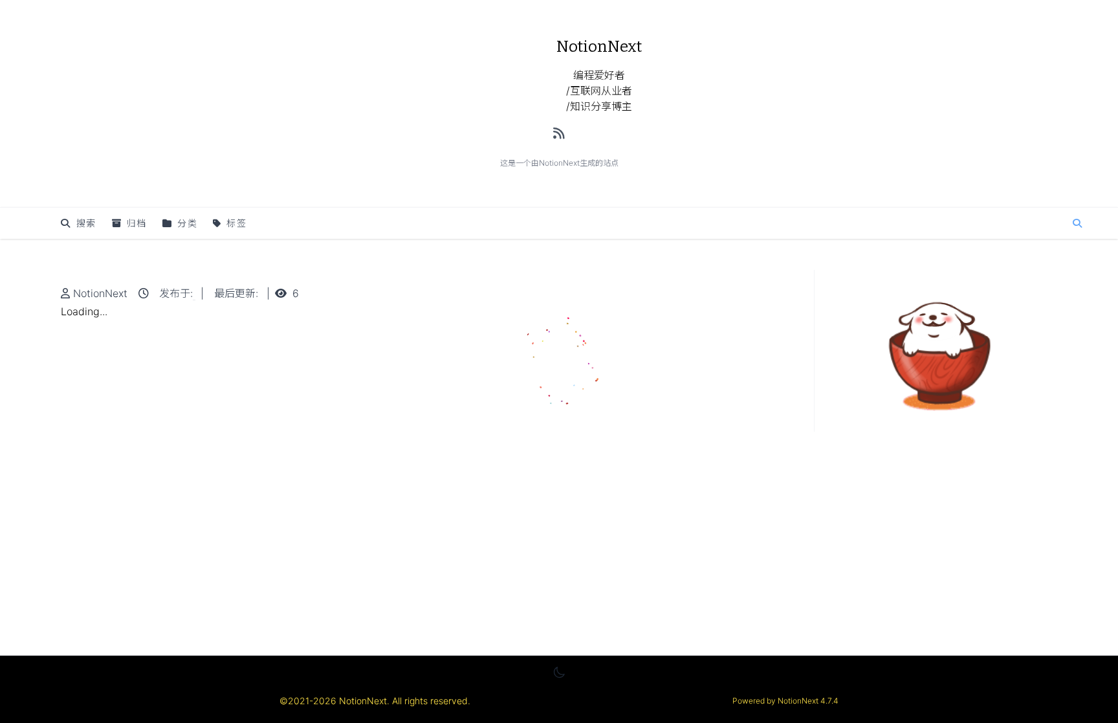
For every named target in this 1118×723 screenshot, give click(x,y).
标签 (236, 222)
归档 (137, 222)
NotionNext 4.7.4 (807, 701)
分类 (187, 222)
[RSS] (559, 133)
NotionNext (100, 293)
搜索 (86, 222)
